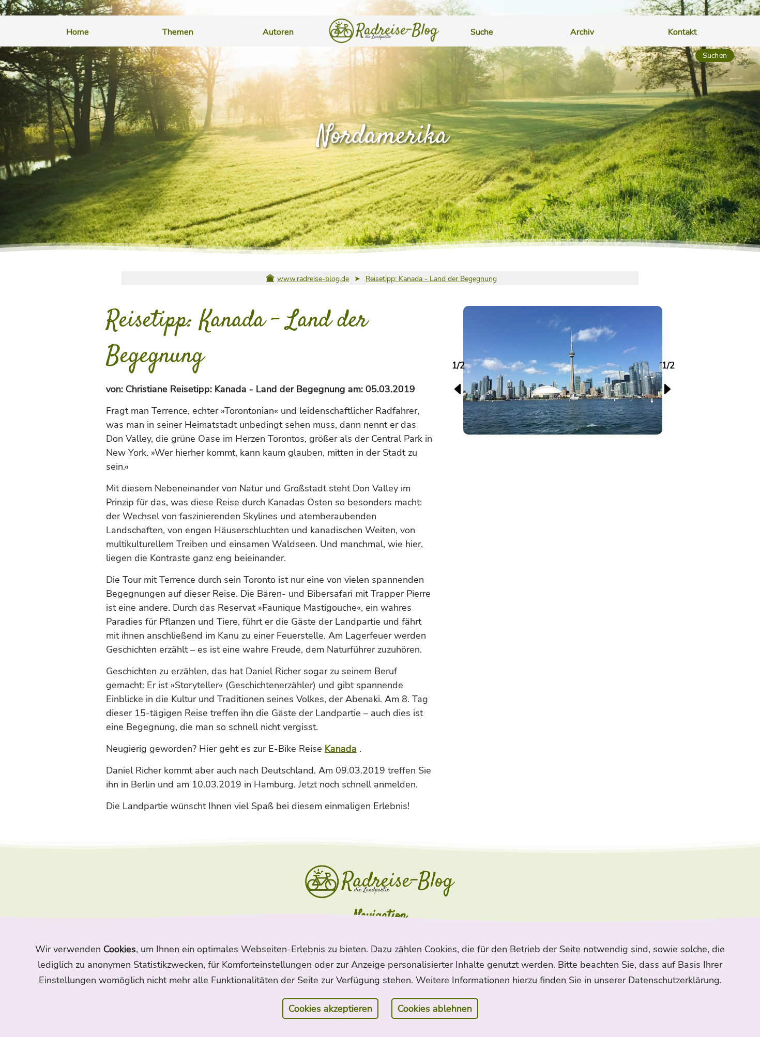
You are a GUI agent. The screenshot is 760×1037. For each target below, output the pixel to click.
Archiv (582, 32)
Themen (177, 32)
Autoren (278, 32)
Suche (481, 32)
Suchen (715, 55)
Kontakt (682, 32)
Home (77, 32)
